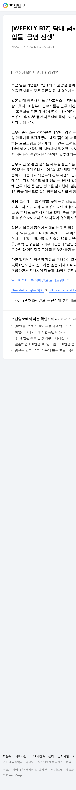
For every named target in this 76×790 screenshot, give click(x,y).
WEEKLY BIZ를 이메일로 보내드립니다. (41, 280)
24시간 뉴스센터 (43, 756)
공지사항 (63, 756)
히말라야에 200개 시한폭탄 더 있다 (40, 332)
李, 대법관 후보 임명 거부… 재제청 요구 (43, 338)
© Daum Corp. (13, 775)
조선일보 (17, 6)
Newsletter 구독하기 (27, 290)
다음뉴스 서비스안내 (16, 756)
